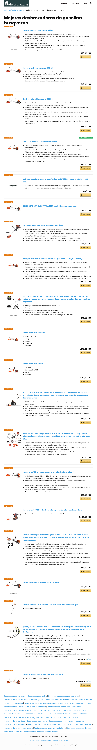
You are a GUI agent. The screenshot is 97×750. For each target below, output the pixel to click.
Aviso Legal (32, 740)
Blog (85, 3)
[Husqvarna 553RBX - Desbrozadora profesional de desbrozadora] (13, 516)
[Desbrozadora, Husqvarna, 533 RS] (13, 36)
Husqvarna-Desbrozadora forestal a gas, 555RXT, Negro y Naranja (53, 258)
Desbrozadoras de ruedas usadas (77, 724)
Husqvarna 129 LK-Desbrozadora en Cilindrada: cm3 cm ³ (48, 472)
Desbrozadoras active (37, 696)
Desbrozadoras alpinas (74, 703)
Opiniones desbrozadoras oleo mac (63, 696)
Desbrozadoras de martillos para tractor (40, 731)
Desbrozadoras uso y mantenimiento (50, 728)
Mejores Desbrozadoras (14, 10)
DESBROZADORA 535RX (33, 364)
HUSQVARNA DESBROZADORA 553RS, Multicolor (43, 225)
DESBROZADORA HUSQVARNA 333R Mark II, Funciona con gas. (50, 206)
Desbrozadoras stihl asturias (61, 721)
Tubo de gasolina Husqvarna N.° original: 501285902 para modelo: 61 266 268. (55, 180)
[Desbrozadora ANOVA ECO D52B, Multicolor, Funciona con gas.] (13, 608)
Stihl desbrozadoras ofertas (60, 710)
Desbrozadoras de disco (14, 721)
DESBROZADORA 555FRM (34, 333)
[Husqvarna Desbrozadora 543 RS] (13, 70)
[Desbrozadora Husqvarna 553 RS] (13, 101)
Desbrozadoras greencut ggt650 (32, 710)
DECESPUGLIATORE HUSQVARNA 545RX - (41, 141)
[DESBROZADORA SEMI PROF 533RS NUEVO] (13, 584)
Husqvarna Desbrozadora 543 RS (38, 68)
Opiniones (75, 3)
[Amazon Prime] (88, 659)
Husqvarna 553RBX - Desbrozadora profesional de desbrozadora (52, 510)
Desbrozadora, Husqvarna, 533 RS (38, 30)
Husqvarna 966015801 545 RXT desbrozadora (43, 674)
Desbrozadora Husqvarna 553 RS (38, 99)
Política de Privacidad (53, 740)
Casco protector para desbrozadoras (61, 699)
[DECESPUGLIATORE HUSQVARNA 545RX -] (13, 147)
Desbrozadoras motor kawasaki (32, 706)
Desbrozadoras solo (71, 717)
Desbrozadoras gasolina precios (26, 714)
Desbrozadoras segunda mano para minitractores (39, 717)
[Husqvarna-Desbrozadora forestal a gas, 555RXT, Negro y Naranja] (13, 264)
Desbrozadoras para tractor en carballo (44, 724)
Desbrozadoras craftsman (15, 696)
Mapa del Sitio (64, 740)
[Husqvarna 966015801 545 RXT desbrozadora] (13, 680)
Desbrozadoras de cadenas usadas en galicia (43, 703)
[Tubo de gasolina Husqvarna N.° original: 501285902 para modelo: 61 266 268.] (13, 185)
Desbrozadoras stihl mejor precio (18, 728)
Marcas (64, 3)
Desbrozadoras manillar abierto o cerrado (59, 714)
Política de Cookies (41, 740)
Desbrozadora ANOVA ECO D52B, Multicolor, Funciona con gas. (51, 604)
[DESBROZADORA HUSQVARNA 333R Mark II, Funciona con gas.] (13, 208)
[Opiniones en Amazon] (13, 47)
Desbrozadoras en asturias (58, 706)
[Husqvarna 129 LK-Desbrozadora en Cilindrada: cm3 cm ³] (13, 475)
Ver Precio (86, 57)
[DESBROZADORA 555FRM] (13, 339)
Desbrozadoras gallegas (37, 721)
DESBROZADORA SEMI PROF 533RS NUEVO (41, 582)
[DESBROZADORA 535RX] (13, 370)
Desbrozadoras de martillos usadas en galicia (23, 699)
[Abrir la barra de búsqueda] (91, 3)
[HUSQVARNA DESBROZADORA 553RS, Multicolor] (13, 231)
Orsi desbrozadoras (75, 728)
